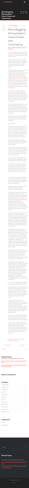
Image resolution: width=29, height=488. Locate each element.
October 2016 (4, 404)
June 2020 (3, 392)
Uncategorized (4, 425)
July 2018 (3, 397)
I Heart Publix (12, 282)
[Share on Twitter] (23, 13)
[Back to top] (14, 483)
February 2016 (4, 406)
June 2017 (3, 399)
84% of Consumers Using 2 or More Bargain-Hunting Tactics (13, 361)
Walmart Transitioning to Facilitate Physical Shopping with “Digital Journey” (13, 366)
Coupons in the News (21, 198)
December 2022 (5, 384)
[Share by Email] (26, 13)
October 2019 (4, 394)
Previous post (8, 345)
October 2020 (4, 389)
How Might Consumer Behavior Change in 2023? (12, 358)
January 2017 (4, 401)
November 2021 (5, 387)
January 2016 (4, 409)
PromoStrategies (13, 25)
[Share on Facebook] (21, 13)
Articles (10, 27)
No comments (22, 25)
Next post (22, 345)
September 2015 (5, 411)
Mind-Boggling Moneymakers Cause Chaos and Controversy (17, 37)
